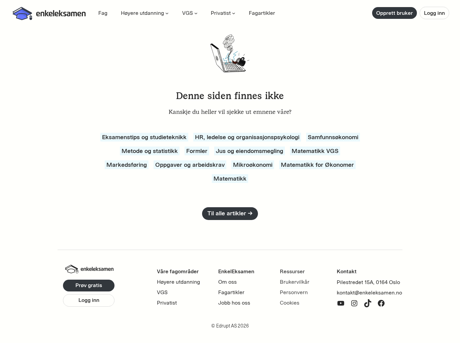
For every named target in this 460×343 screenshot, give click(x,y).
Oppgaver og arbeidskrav (190, 165)
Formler (196, 151)
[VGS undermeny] (196, 13)
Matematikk (230, 179)
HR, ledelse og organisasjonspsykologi (247, 137)
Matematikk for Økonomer (317, 165)
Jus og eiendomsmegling (249, 151)
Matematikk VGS (315, 151)
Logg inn (434, 13)
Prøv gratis (88, 285)
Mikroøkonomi (252, 165)
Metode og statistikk (150, 151)
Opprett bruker (394, 13)
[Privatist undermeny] (233, 13)
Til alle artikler (230, 213)
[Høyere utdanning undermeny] (167, 13)
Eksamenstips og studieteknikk (144, 137)
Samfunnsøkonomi (333, 137)
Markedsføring (126, 165)
